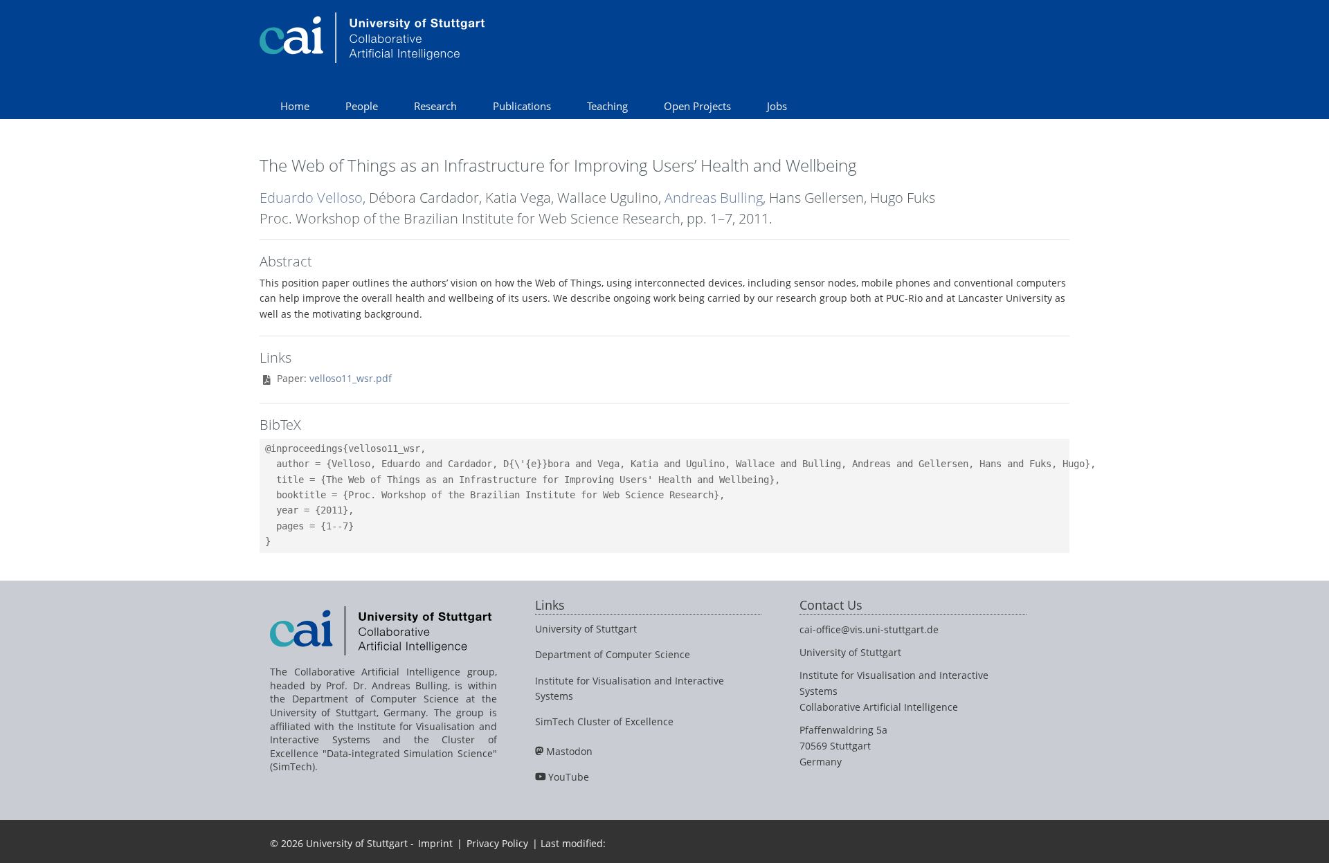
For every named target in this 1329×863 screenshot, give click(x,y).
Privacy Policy (497, 843)
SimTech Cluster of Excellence (604, 721)
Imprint (435, 843)
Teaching (607, 106)
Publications (522, 106)
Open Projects (697, 106)
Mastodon (569, 751)
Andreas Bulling (713, 197)
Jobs (777, 106)
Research (435, 106)
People (361, 106)
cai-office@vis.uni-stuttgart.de (869, 629)
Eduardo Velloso (311, 197)
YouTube (568, 776)
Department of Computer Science (612, 654)
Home (294, 106)
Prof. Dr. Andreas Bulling (387, 685)
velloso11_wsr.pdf (350, 378)
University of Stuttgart (586, 628)
